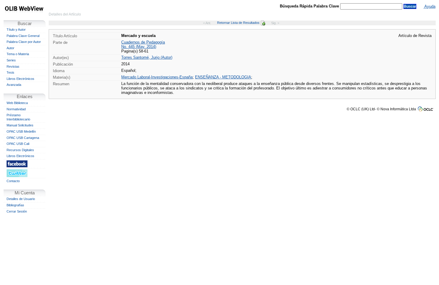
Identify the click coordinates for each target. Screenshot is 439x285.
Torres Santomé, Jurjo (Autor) (146, 57)
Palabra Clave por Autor (24, 42)
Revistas (13, 66)
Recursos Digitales (20, 150)
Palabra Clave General (23, 36)
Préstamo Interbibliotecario (18, 117)
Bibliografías (15, 205)
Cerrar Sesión (17, 211)
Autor (10, 48)
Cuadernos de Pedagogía (143, 42)
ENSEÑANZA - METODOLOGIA (223, 77)
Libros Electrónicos (20, 78)
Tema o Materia (18, 54)
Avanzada (14, 84)
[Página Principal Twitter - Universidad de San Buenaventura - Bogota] (24, 173)
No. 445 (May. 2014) (138, 46)
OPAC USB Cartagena (23, 138)
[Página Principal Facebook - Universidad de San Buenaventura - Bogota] (24, 163)
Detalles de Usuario (21, 199)
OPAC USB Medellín (21, 131)
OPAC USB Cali (18, 143)
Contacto (13, 181)
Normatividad (16, 109)
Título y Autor (16, 29)
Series (11, 60)
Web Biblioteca (17, 103)
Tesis (10, 72)
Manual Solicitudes (20, 125)
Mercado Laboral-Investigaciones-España (157, 77)
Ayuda (429, 6)
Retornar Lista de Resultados (238, 22)
